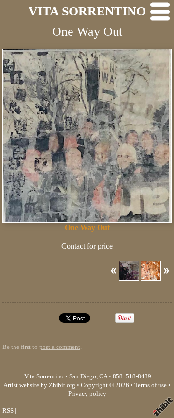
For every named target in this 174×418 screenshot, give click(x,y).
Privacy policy (87, 393)
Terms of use (150, 385)
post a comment (59, 347)
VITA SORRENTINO (87, 11)
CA (103, 376)
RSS (8, 410)
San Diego (82, 376)
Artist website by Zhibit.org (39, 385)
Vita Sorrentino (44, 376)
